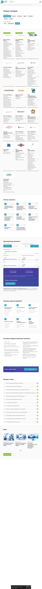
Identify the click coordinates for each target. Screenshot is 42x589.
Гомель (5, 18)
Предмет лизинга (7, 249)
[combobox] (21, 251)
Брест (25, 16)
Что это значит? (15, 587)
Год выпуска (5, 255)
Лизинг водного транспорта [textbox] (10, 251)
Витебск (31, 16)
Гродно (11, 18)
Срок (4, 261)
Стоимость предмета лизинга (28, 255)
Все (5, 23)
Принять (28, 586)
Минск (13, 16)
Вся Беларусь (7, 16)
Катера (17, 23)
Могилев (20, 16)
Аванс (23, 261)
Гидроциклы (11, 23)
